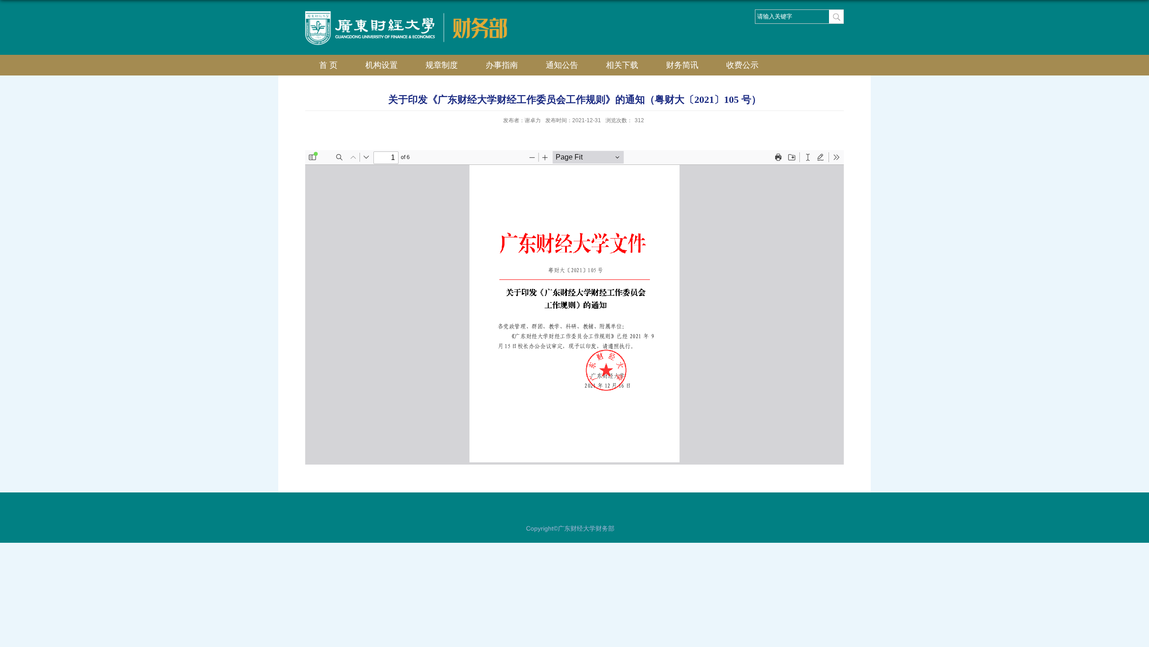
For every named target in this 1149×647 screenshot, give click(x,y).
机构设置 (381, 65)
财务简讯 (682, 65)
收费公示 (742, 65)
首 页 (328, 65)
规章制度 (441, 65)
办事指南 (502, 65)
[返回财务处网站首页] (473, 16)
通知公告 (562, 65)
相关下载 (622, 65)
